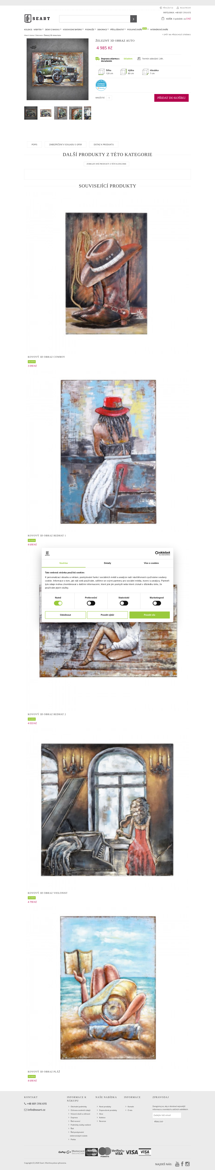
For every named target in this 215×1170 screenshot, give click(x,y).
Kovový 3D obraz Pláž (44, 1071)
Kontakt (131, 1106)
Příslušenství (117, 29)
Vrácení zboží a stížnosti (80, 1114)
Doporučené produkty (108, 1110)
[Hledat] (133, 18)
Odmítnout (65, 615)
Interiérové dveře (159, 29)
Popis (34, 144)
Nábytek (38, 29)
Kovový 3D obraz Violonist (48, 893)
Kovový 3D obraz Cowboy (46, 357)
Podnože (89, 29)
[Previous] (88, 113)
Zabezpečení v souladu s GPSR (65, 144)
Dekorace (102, 29)
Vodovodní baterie (72, 29)
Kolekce (102, 1117)
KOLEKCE (28, 29)
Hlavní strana (29, 35)
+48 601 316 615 (183, 12)
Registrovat (185, 8)
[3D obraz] (107, 273)
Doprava (74, 1117)
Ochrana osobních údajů (80, 1110)
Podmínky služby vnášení (81, 1125)
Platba (73, 1139)
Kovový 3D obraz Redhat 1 (47, 535)
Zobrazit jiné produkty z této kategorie (106, 164)
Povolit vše (149, 615)
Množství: (100, 98)
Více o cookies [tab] (151, 563)
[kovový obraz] (107, 987)
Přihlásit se (168, 8)
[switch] (91, 603)
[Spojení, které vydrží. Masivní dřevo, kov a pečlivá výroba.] (37, 18)
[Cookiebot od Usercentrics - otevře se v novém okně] (157, 553)
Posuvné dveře (137, 29)
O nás (130, 1110)
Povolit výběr (107, 615)
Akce (101, 1114)
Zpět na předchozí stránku (177, 34)
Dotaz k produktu (104, 144)
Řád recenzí (75, 1121)
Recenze (102, 1121)
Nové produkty (105, 1106)
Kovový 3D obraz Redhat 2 (47, 714)
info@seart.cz (36, 1109)
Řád (72, 1128)
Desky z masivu (52, 29)
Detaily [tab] (107, 563)
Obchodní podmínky (79, 1106)
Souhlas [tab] (63, 563)
